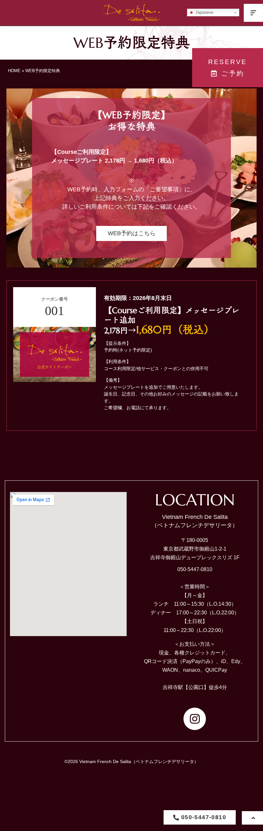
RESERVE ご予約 (227, 67)
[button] (253, 13)
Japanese (203, 12)
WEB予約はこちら (132, 233)
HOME (14, 70)
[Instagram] (194, 719)
